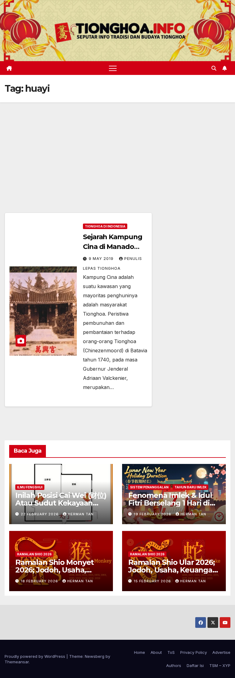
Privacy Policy (193, 652)
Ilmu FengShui (30, 487)
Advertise (221, 652)
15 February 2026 (153, 581)
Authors (173, 665)
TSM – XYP (219, 665)
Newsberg (94, 656)
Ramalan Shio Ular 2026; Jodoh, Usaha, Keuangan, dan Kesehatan (173, 570)
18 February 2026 (40, 581)
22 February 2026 (40, 514)
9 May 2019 (102, 258)
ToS (171, 652)
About (156, 652)
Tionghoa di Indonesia (105, 226)
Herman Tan (81, 514)
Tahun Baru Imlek (190, 487)
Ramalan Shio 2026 (34, 554)
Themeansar (17, 661)
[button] (213, 68)
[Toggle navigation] (112, 68)
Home (139, 652)
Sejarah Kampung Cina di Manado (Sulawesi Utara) (112, 247)
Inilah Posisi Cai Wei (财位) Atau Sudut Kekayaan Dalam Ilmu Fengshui (60, 503)
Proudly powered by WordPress (35, 656)
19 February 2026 (153, 514)
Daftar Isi (195, 665)
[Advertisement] (117, 148)
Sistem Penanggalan (149, 487)
